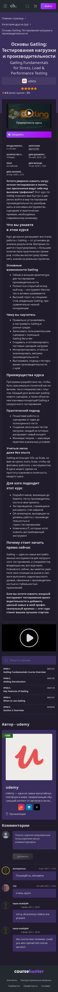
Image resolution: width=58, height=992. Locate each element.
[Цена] (35, 6)
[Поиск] (27, 6)
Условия (45, 985)
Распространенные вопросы (36, 980)
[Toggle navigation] (5, 6)
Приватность (31, 985)
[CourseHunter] (13, 6)
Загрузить (17, 134)
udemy (12, 787)
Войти (48, 6)
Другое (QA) (34, 148)
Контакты (12, 980)
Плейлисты (14, 985)
